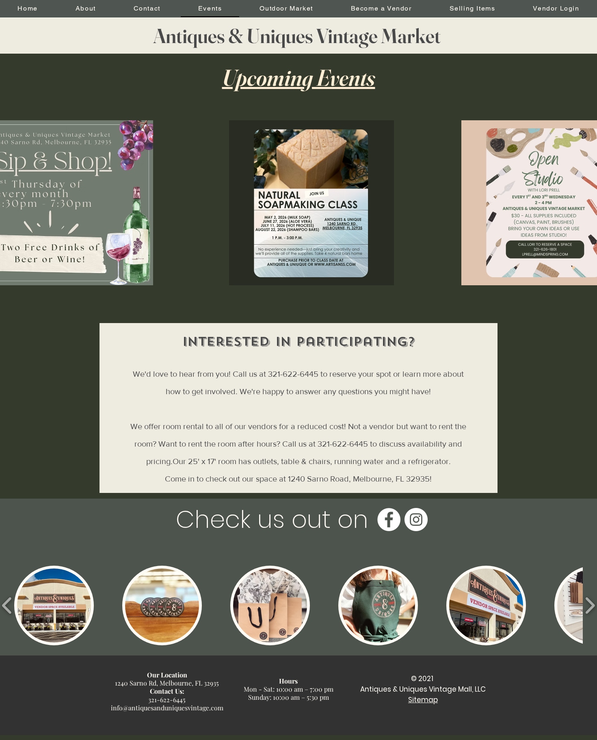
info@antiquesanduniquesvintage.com (167, 707)
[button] (54, 605)
